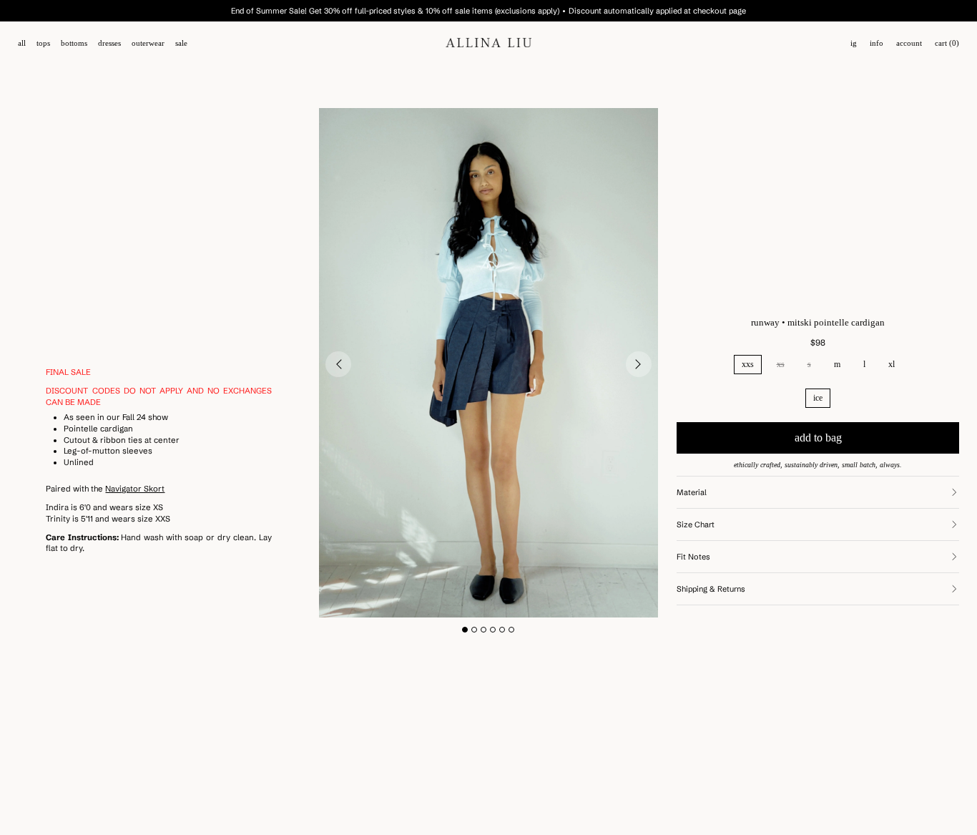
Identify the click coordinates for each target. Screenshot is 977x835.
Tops (43, 43)
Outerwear (148, 43)
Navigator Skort (135, 489)
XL (891, 364)
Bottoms (74, 43)
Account (909, 43)
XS (781, 364)
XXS (748, 364)
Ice (818, 398)
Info (876, 43)
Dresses (109, 43)
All (22, 43)
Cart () (947, 43)
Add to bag (818, 437)
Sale (181, 43)
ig (853, 43)
